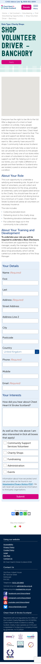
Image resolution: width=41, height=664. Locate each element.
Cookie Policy (8, 550)
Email (11, 383)
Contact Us (7, 559)
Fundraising (14, 459)
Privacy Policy (8, 547)
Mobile (6, 371)
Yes (15, 527)
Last (4, 289)
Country (7, 347)
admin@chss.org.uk (24, 586)
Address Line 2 (10, 316)
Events (11, 472)
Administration (16, 465)
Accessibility (8, 545)
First (4, 278)
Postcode (7, 337)
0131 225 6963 (18, 583)
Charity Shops (15, 452)
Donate (26, 7)
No (20, 527)
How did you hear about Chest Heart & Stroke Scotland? (19, 403)
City (4, 327)
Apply (11, 62)
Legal (5, 553)
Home (4, 13)
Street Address (10, 306)
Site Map (6, 556)
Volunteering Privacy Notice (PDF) (17, 484)
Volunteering (27, 13)
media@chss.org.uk (23, 589)
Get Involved (15, 13)
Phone (11, 359)
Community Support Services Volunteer (19, 444)
